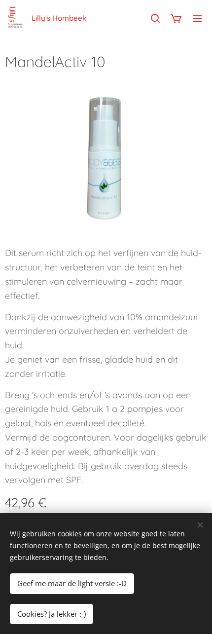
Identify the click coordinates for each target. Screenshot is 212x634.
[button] (155, 18)
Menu (197, 18)
